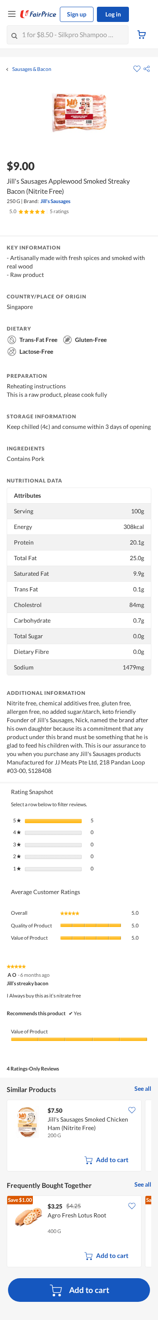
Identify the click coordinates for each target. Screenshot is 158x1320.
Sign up (76, 14)
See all (142, 1088)
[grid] (79, 1136)
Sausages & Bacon (31, 69)
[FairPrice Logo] (38, 14)
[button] (146, 68)
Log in (113, 14)
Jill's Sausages (55, 201)
